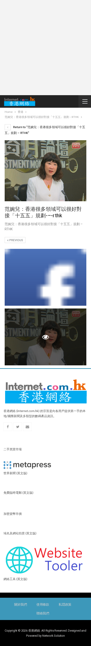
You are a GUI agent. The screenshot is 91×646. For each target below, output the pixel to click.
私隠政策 (65, 604)
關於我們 (20, 604)
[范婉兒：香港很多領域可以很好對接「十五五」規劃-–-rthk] (45, 277)
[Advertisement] (45, 47)
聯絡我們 (42, 613)
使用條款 (42, 604)
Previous (16, 240)
